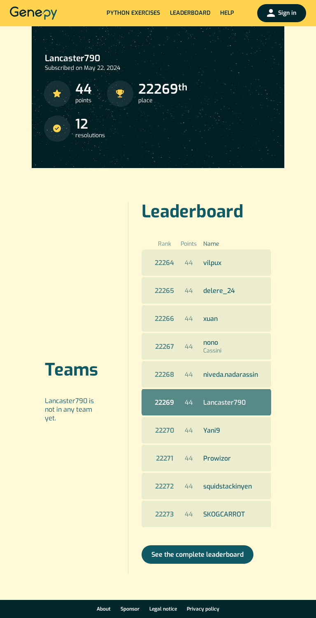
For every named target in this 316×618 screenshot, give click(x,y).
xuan (210, 318)
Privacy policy (203, 609)
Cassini (212, 351)
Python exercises (133, 13)
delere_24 (219, 290)
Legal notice (163, 609)
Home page (33, 13)
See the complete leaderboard (197, 554)
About (104, 609)
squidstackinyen (227, 486)
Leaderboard (190, 13)
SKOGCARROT (224, 514)
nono (210, 342)
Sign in (287, 13)
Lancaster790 (224, 402)
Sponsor (130, 609)
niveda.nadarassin (230, 374)
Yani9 (211, 430)
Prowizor (217, 458)
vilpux (212, 262)
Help (227, 13)
